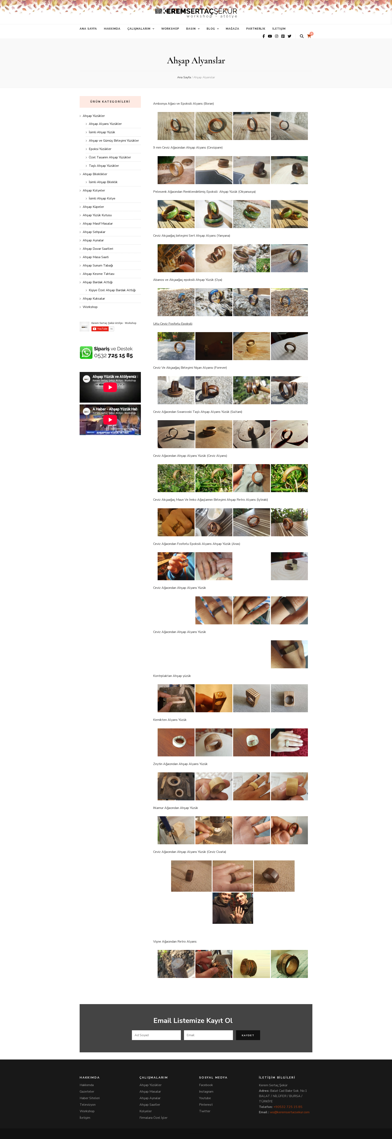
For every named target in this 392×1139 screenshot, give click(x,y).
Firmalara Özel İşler (153, 1117)
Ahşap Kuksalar (94, 298)
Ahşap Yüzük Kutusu (97, 215)
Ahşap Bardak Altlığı (97, 282)
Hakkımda (87, 1085)
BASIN (191, 29)
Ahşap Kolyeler (94, 190)
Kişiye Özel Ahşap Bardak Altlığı (112, 290)
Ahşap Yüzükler (94, 116)
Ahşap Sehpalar (94, 232)
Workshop (170, 29)
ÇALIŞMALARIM (139, 29)
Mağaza (232, 29)
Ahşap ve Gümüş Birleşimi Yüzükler (114, 140)
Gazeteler (87, 1091)
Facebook (206, 1085)
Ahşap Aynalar (93, 240)
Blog (211, 29)
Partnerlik (256, 29)
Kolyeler (145, 1111)
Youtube (205, 1098)
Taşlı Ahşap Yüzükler (104, 166)
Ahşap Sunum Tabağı (98, 265)
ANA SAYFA (88, 29)
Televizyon (88, 1104)
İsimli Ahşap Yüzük (102, 132)
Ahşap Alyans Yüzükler (105, 124)
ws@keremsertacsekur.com (290, 1112)
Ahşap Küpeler (93, 207)
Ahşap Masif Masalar (98, 223)
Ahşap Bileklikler (95, 174)
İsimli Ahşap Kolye (102, 198)
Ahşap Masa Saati (96, 257)
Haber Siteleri (90, 1098)
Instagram (206, 1091)
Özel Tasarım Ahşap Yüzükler (110, 157)
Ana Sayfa (184, 77)
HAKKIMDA (112, 29)
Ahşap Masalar (150, 1091)
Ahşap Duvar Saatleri (98, 248)
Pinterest (206, 1104)
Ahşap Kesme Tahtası (98, 274)
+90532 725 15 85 (287, 1107)
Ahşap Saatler (149, 1104)
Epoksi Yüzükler (100, 149)
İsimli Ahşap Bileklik (103, 182)
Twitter (204, 1111)
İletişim (279, 29)
